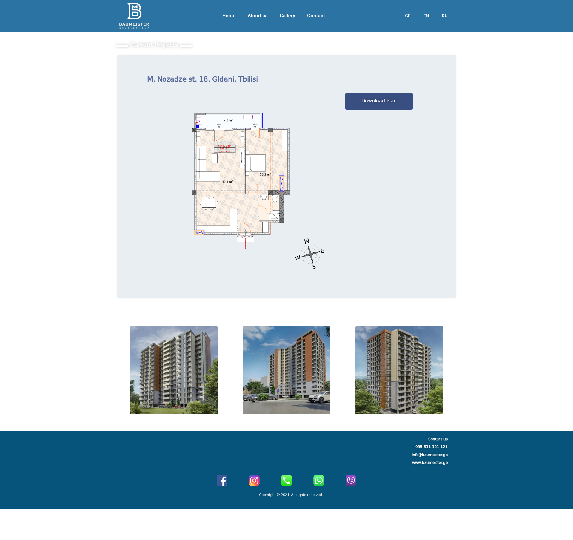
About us (258, 16)
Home (229, 16)
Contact (316, 16)
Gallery (287, 16)
